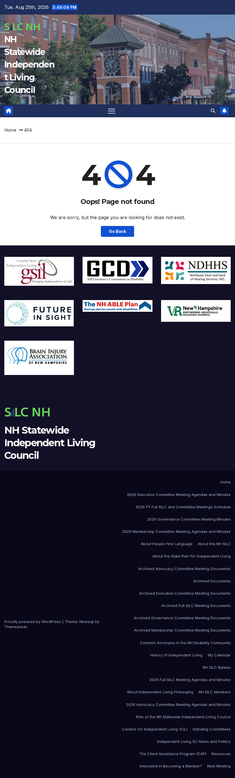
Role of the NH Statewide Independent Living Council (183, 717)
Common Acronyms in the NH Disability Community (185, 642)
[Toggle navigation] (112, 110)
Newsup (86, 621)
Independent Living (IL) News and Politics (194, 741)
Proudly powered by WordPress (33, 621)
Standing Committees (212, 729)
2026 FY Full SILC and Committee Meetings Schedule (183, 507)
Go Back (117, 231)
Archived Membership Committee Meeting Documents (182, 630)
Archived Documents (212, 581)
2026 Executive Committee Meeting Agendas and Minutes (179, 494)
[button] (213, 111)
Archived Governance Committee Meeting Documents (182, 618)
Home (10, 130)
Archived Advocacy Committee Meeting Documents (184, 568)
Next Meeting (219, 766)
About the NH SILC (214, 543)
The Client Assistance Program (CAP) (172, 753)
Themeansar (15, 626)
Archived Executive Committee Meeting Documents (185, 593)
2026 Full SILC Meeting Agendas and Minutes (190, 679)
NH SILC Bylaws (217, 667)
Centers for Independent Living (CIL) (154, 729)
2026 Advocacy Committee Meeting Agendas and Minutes (178, 704)
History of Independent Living (176, 655)
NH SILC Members (215, 692)
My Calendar (219, 655)
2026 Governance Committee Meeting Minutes (189, 519)
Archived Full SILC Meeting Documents (196, 605)
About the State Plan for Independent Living (191, 556)
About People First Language (167, 543)
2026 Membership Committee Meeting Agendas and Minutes (176, 531)
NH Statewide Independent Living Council (29, 64)
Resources (221, 753)
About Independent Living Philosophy (160, 692)
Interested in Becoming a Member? (171, 766)
